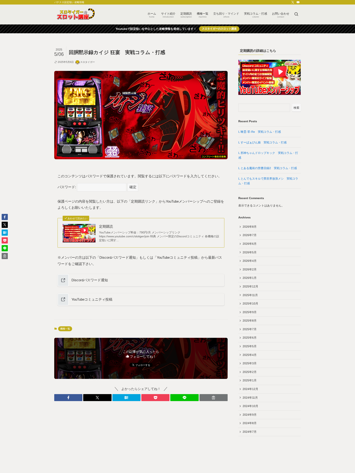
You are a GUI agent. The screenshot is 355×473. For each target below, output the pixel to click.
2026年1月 (250, 277)
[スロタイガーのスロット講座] (75, 14)
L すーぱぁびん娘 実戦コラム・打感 (263, 142)
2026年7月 (250, 235)
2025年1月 (250, 380)
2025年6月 (250, 337)
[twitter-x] (292, 2)
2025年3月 (250, 363)
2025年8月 (250, 320)
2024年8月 (250, 423)
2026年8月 (250, 226)
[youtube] (298, 2)
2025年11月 (250, 295)
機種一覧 (65, 328)
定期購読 (106, 226)
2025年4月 (250, 354)
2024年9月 (250, 414)
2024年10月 (250, 406)
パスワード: (67, 187)
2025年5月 (250, 346)
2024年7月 (250, 431)
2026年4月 (250, 260)
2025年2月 (250, 372)
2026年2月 (250, 269)
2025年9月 (250, 312)
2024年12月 (250, 389)
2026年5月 (250, 252)
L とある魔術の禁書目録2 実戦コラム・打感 (269, 168)
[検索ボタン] (296, 14)
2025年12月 (250, 286)
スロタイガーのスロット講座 (219, 28)
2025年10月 (250, 303)
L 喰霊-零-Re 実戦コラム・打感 (261, 131)
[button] (68, 397)
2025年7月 (250, 329)
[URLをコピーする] (213, 397)
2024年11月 (250, 397)
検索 (296, 107)
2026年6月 (250, 243)
